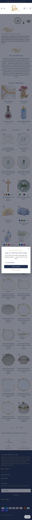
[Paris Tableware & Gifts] (15, 8)
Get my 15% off (16, 266)
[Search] (5, 8)
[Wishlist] (26, 8)
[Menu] (1, 8)
